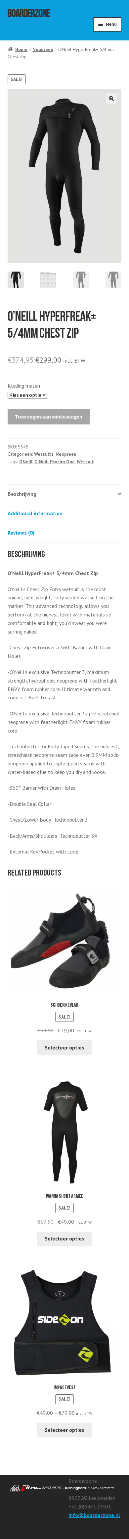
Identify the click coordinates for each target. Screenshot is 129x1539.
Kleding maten (24, 385)
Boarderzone (29, 15)
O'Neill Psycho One (54, 462)
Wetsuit (85, 462)
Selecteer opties (64, 1047)
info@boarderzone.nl (94, 1515)
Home (21, 49)
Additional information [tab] (35, 513)
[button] (111, 98)
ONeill (25, 462)
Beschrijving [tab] (22, 494)
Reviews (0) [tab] (21, 532)
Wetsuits (44, 454)
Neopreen (42, 49)
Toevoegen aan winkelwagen (48, 416)
